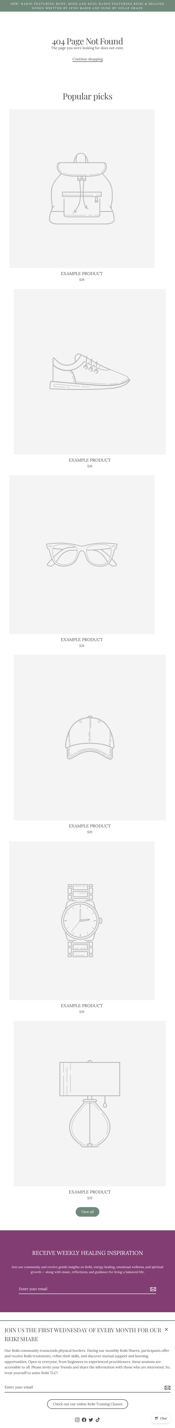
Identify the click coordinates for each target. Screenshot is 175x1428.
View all (87, 1212)
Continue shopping (87, 59)
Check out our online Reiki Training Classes (87, 1404)
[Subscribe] (166, 1388)
